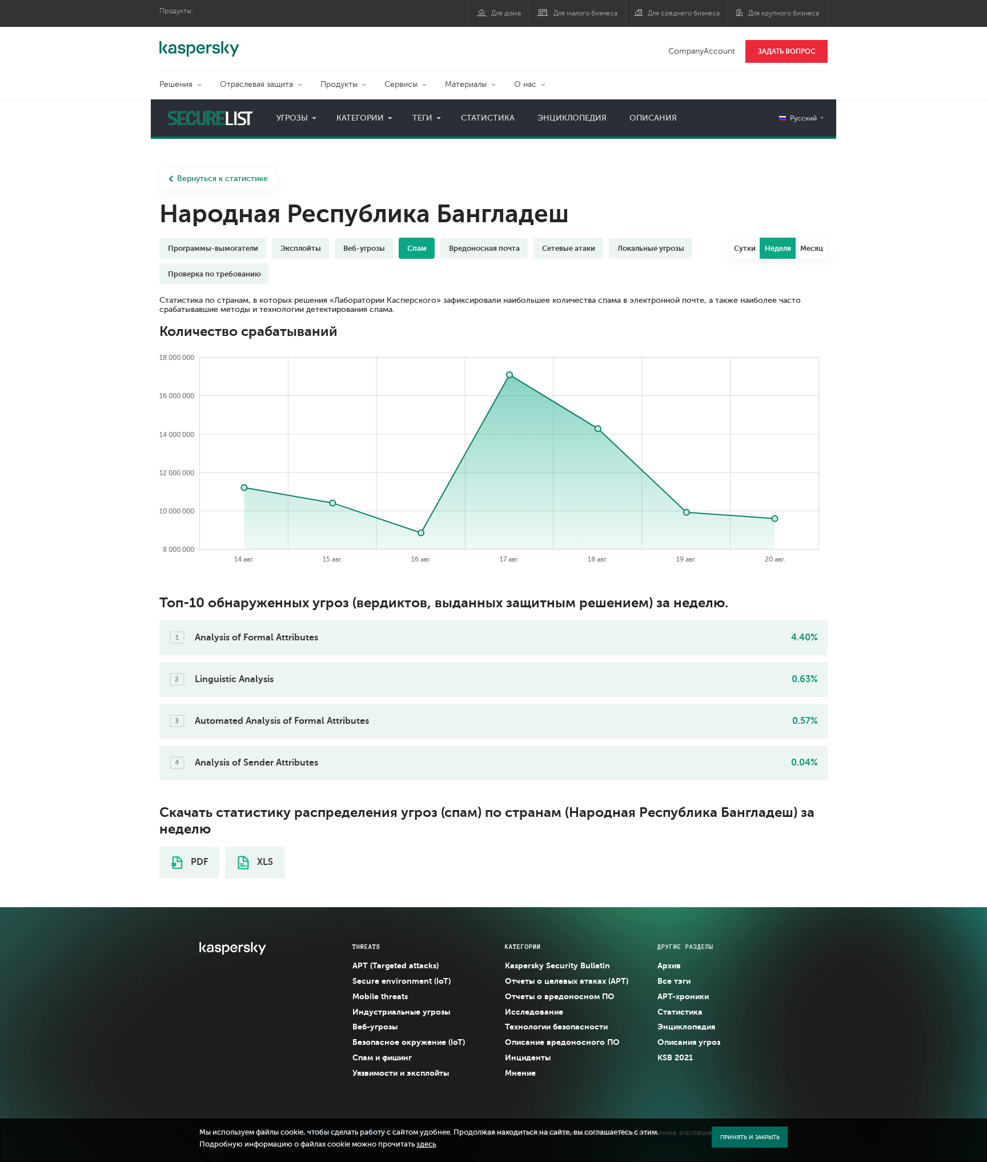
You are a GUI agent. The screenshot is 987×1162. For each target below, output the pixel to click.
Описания (653, 118)
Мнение (520, 1072)
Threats (366, 946)
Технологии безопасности (556, 1026)
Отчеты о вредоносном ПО (560, 996)
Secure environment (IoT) (401, 980)
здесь (426, 1144)
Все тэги (674, 980)
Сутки (745, 248)
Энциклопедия (572, 118)
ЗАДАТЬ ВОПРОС (787, 51)
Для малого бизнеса (585, 13)
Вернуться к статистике (222, 178)
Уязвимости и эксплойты (400, 1072)
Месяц (811, 248)
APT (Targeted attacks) (395, 965)
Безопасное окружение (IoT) (408, 1042)
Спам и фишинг (382, 1057)
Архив (669, 965)
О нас (525, 84)
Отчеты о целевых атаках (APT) (566, 980)
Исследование (534, 1011)
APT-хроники (683, 996)
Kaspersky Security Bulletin (557, 965)
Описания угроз (688, 1042)
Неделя (778, 248)
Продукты (339, 84)
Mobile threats (380, 996)
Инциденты (528, 1057)
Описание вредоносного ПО (562, 1042)
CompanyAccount (701, 51)
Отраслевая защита (256, 84)
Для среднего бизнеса (684, 13)
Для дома (506, 13)
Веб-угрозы (375, 1026)
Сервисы (401, 84)
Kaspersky (199, 43)
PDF (198, 862)
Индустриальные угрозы (401, 1011)
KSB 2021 (675, 1057)
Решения (175, 84)
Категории (360, 118)
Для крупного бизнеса (783, 13)
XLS (264, 862)
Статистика (488, 118)
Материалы (466, 84)
